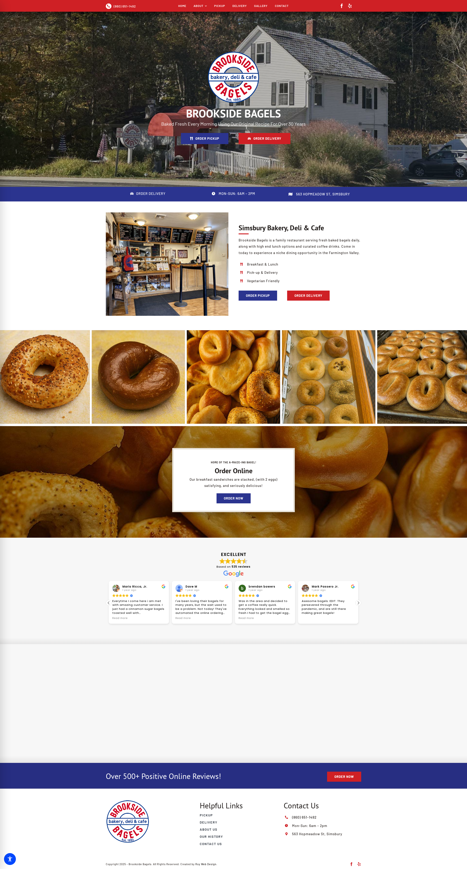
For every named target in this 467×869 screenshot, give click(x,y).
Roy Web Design (205, 864)
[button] (108, 603)
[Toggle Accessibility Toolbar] (10, 859)
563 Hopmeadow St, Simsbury (322, 194)
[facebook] (341, 6)
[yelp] (350, 6)
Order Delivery (150, 193)
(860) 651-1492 (125, 6)
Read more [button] (120, 618)
